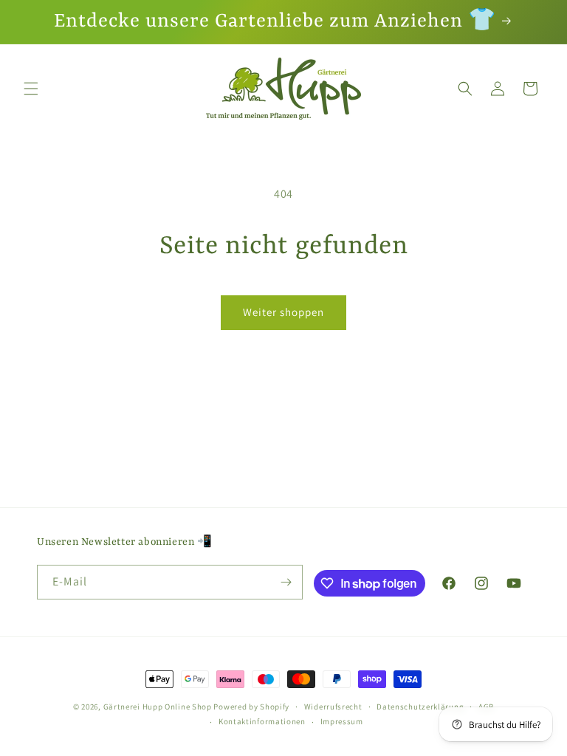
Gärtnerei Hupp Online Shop (157, 706)
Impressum (341, 721)
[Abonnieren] (285, 582)
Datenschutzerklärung (420, 706)
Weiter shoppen (283, 312)
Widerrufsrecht (333, 706)
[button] (31, 88)
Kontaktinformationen (262, 721)
